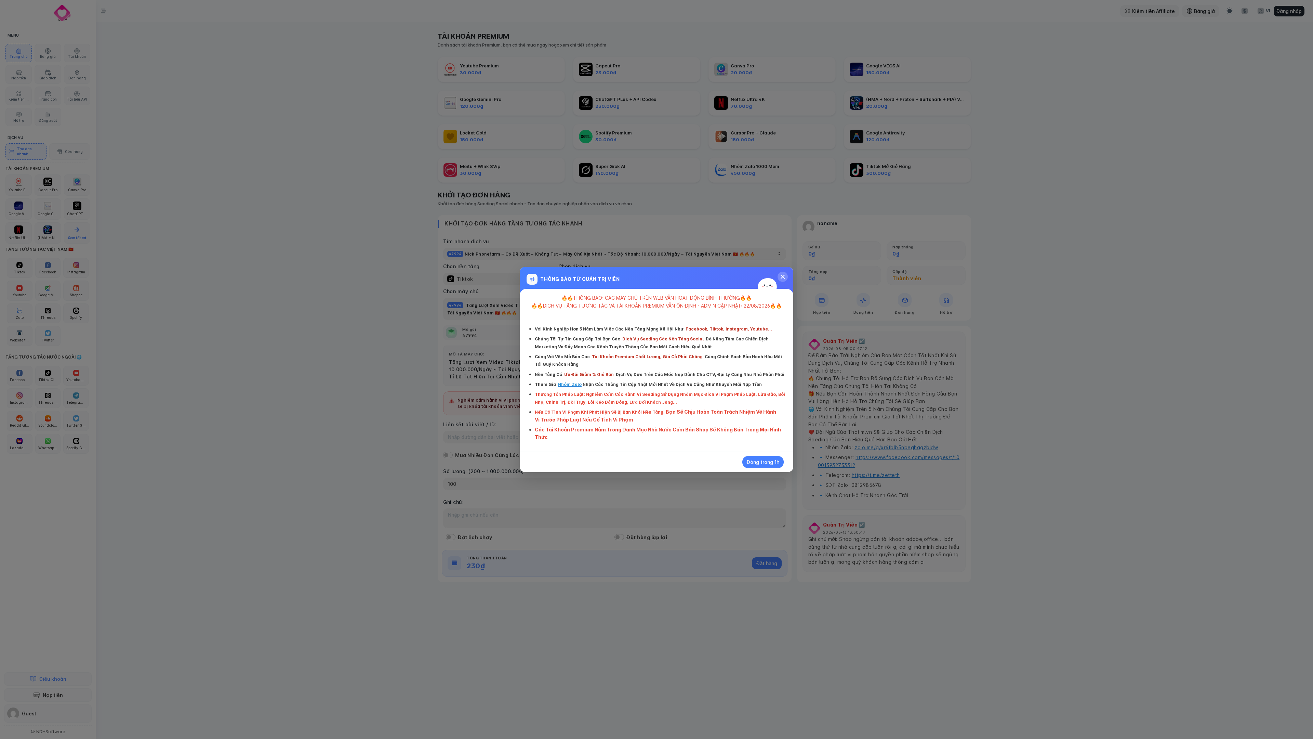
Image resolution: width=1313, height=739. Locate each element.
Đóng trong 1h (763, 462)
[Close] (783, 277)
